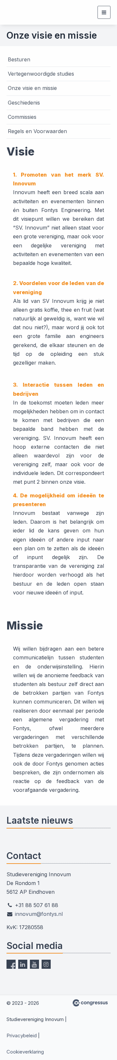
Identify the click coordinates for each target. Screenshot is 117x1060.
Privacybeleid (21, 1035)
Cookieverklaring (25, 1052)
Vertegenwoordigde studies (41, 73)
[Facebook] (11, 964)
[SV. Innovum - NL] (22, 12)
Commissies (22, 117)
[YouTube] (34, 964)
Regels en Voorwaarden (37, 131)
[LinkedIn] (22, 964)
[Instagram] (46, 964)
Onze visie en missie (32, 88)
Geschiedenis (24, 102)
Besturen (19, 59)
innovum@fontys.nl (39, 914)
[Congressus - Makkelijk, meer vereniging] (90, 1002)
